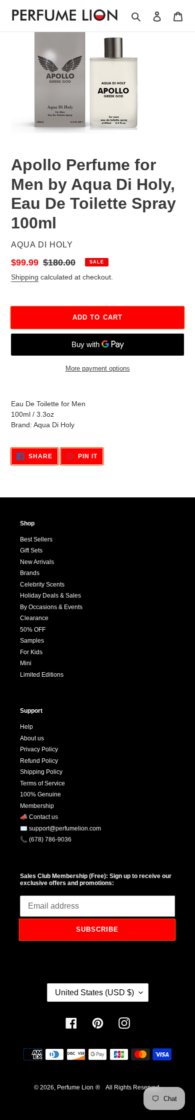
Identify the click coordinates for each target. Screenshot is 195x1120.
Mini (26, 663)
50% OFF (33, 629)
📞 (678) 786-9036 (46, 839)
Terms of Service (42, 783)
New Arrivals (37, 562)
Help (26, 726)
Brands (30, 573)
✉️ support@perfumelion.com (60, 828)
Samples (32, 640)
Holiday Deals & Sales (50, 595)
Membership (37, 805)
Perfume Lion (75, 1087)
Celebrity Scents (42, 584)
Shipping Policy (41, 771)
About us (32, 738)
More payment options (98, 368)
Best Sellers (36, 539)
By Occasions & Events (51, 607)
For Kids (31, 652)
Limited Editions (42, 674)
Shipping (24, 277)
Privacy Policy (39, 749)
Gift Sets (31, 550)
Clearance (34, 618)
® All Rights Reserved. (128, 1087)
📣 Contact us (39, 816)
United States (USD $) (94, 992)
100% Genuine (40, 794)
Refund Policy (39, 760)
